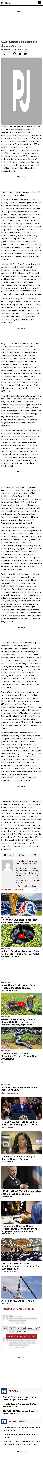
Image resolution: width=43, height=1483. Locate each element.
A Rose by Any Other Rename (17, 1300)
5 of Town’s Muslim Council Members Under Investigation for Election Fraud (20, 1266)
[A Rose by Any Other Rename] (21, 1287)
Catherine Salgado (8, 1271)
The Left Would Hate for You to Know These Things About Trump (19, 1123)
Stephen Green (7, 1196)
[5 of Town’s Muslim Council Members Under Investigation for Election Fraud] (21, 1249)
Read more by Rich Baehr (27, 886)
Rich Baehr (5, 49)
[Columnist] (8, 865)
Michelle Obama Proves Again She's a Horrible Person (18, 1158)
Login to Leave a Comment (21, 1336)
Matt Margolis (7, 1127)
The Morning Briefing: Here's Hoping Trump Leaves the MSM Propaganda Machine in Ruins (19, 1229)
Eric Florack (6, 1303)
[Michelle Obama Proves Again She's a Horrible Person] (21, 1142)
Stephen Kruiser (7, 1234)
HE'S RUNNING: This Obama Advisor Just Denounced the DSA (21, 1192)
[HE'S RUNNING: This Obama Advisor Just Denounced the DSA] (21, 1177)
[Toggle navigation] (39, 3)
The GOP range (20, 834)
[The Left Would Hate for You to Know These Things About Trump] (21, 1108)
